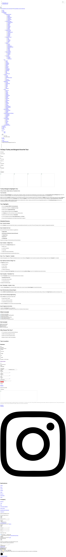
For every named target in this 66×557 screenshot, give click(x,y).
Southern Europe (8, 37)
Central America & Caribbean (9, 113)
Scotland (9, 23)
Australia (7, 79)
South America (8, 107)
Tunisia (7, 92)
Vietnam (7, 64)
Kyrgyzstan (7, 68)
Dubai (7, 84)
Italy (8, 38)
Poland (9, 36)
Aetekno (1, 385)
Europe (5, 13)
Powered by (3, 556)
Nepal (7, 65)
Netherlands (10, 17)
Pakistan (7, 88)
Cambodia (7, 63)
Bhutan (7, 67)
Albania (9, 43)
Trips (1, 503)
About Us (3, 126)
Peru (6, 120)
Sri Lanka (7, 66)
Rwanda (7, 96)
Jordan (7, 82)
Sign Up (3, 129)
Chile (6, 123)
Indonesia (7, 70)
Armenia (9, 57)
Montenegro (10, 45)
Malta (8, 41)
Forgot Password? (3, 522)
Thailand (7, 62)
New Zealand (8, 80)
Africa (5, 89)
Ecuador (7, 121)
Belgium (9, 16)
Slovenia (9, 33)
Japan (7, 60)
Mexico (7, 112)
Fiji (6, 78)
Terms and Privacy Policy (14, 535)
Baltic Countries (8, 51)
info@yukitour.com (5, 2)
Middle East (6, 81)
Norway (9, 29)
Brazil (7, 122)
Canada (7, 111)
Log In (10, 537)
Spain (8, 39)
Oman (7, 86)
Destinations (4, 12)
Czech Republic (10, 32)
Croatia (9, 49)
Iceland (9, 24)
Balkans (7, 42)
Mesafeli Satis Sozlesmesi (4, 510)
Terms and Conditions (4, 506)
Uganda (7, 94)
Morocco (7, 90)
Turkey (3, 11)
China (7, 61)
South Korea (8, 73)
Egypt (7, 91)
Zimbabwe (7, 100)
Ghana (7, 97)
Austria (9, 20)
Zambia (7, 108)
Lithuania (9, 53)
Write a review (2, 361)
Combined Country (7, 125)
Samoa (7, 76)
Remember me (3, 521)
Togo (7, 99)
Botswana (7, 98)
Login (3, 128)
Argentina (7, 119)
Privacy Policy (2, 508)
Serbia (9, 48)
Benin (7, 101)
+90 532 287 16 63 (5, 3)
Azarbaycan (9, 58)
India (6, 72)
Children (1, 373)
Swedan (9, 27)
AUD (4, 132)
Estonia (9, 52)
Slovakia (9, 34)
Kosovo (9, 44)
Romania (9, 31)
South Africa (8, 95)
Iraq (6, 87)
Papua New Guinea (9, 77)
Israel (7, 85)
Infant (1, 376)
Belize (7, 117)
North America (8, 106)
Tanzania (7, 103)
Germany (9, 18)
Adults (1, 370)
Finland (9, 25)
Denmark (9, 26)
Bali (6, 71)
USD (4, 131)
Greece (1, 490)
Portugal (9, 40)
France (9, 15)
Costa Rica (7, 114)
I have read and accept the (9, 535)
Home (3, 10)
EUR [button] (3, 130)
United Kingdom (10, 22)
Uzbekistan (8, 69)
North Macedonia (10, 46)
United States (8, 110)
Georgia (9, 50)
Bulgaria (9, 47)
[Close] (1, 517)
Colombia (7, 124)
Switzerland (9, 19)
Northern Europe (8, 21)
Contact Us (4, 127)
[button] (34, 134)
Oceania (5, 74)
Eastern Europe (8, 30)
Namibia (7, 102)
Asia (4, 59)
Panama (7, 116)
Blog (1, 504)
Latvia (8, 54)
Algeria (7, 93)
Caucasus (7, 55)
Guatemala (7, 115)
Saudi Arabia (8, 83)
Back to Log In (2, 546)
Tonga (7, 75)
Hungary (9, 35)
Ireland (9, 28)
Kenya (7, 104)
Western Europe (8, 14)
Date (1, 365)
